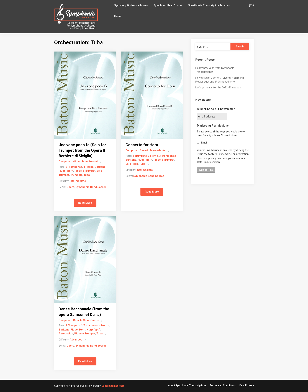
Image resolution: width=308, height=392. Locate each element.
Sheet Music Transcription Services (209, 5)
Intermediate (78, 181)
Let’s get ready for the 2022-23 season (218, 87)
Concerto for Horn (141, 145)
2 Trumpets (139, 155)
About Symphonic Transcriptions (187, 385)
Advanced (76, 339)
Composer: (66, 161)
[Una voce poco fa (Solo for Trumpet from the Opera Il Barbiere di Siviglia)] (85, 95)
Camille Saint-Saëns (86, 320)
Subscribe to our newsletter (216, 109)
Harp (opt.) (93, 329)
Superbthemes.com (113, 385)
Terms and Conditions (223, 385)
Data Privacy (246, 385)
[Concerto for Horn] (152, 95)
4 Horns (88, 166)
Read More (85, 202)
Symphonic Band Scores (168, 5)
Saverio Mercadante (153, 150)
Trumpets (76, 174)
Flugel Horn (66, 170)
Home (117, 16)
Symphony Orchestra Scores (131, 5)
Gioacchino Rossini (85, 161)
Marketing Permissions (213, 125)
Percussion (66, 333)
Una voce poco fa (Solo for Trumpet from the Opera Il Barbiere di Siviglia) (82, 150)
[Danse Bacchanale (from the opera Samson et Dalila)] (85, 259)
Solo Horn (131, 163)
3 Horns (153, 155)
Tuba (87, 174)
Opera (70, 187)
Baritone (100, 166)
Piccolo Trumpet (85, 170)
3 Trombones (74, 166)
